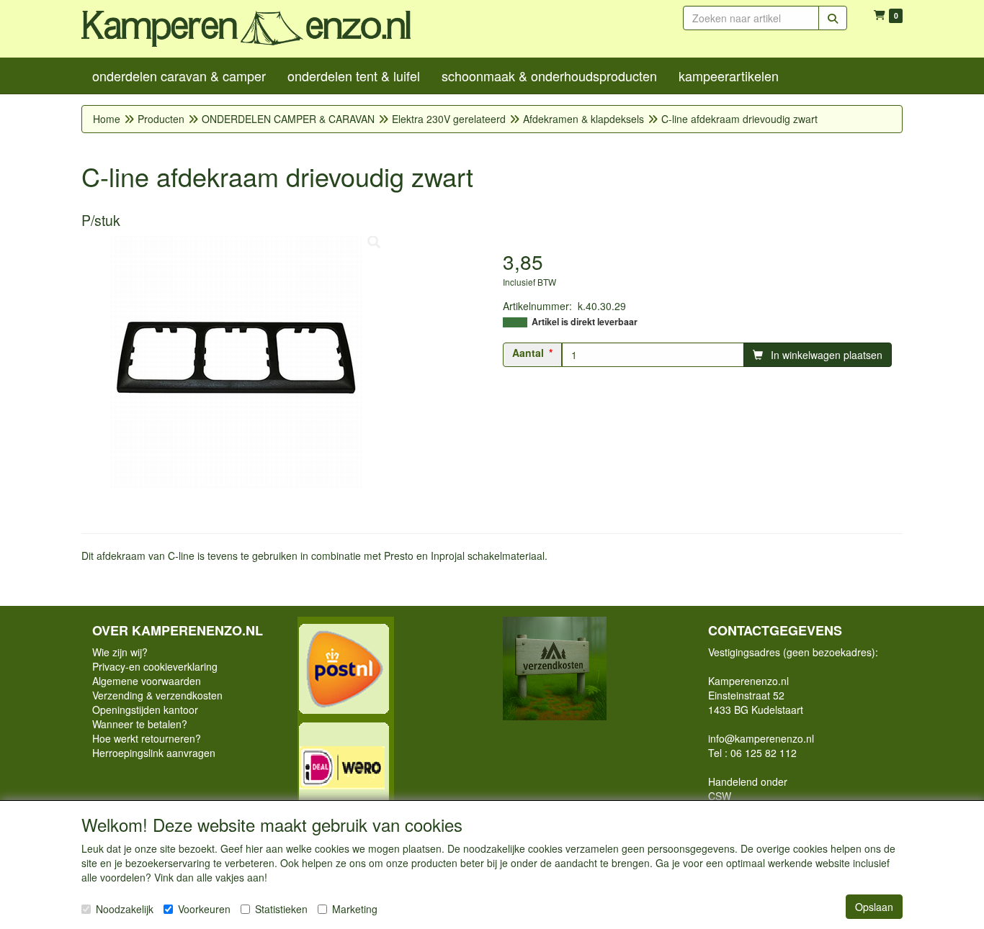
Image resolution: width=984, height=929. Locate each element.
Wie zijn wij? (120, 652)
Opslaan (874, 906)
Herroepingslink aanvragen (153, 753)
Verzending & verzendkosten (157, 695)
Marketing (354, 909)
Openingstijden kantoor (145, 709)
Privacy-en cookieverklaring (155, 666)
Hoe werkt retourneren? (146, 738)
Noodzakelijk (124, 909)
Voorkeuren (204, 909)
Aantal (528, 353)
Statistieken (281, 909)
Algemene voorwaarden (146, 681)
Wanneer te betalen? (139, 724)
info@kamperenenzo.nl (761, 738)
